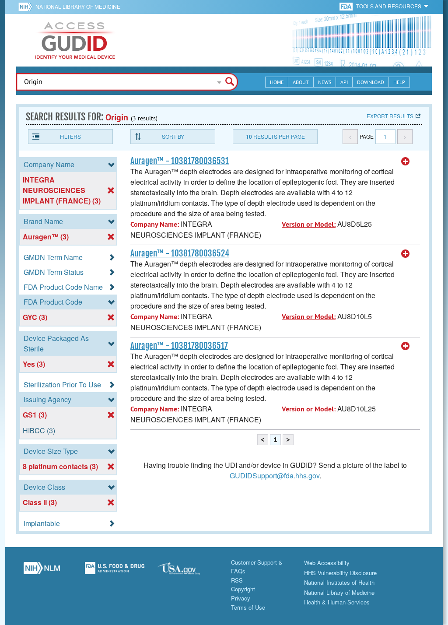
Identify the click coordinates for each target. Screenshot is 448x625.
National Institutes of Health (339, 582)
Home (277, 82)
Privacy (240, 598)
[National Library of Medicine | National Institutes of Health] (42, 571)
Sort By (173, 136)
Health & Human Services (337, 602)
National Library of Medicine (77, 6)
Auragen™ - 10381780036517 (179, 346)
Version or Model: (309, 224)
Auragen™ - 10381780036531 (179, 161)
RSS (237, 580)
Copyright (243, 589)
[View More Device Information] (405, 161)
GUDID (75, 40)
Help (399, 82)
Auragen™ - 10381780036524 (179, 253)
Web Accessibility (327, 562)
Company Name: (154, 224)
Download (370, 82)
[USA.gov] (187, 571)
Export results (390, 115)
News (324, 82)
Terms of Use (248, 607)
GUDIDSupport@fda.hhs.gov (274, 476)
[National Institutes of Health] (26, 6)
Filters (70, 136)
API (344, 82)
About (301, 82)
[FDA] (347, 6)
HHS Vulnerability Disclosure (340, 573)
